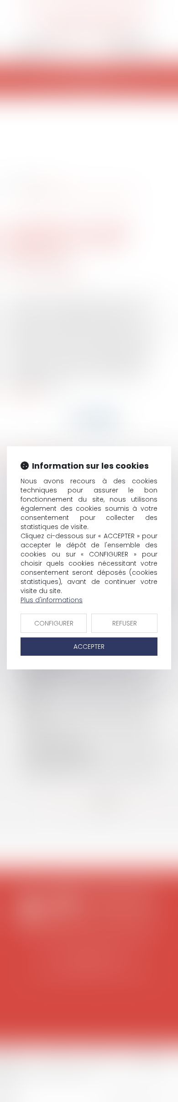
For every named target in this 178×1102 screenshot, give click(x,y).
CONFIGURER (53, 623)
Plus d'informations (52, 599)
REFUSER (124, 623)
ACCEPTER (89, 646)
